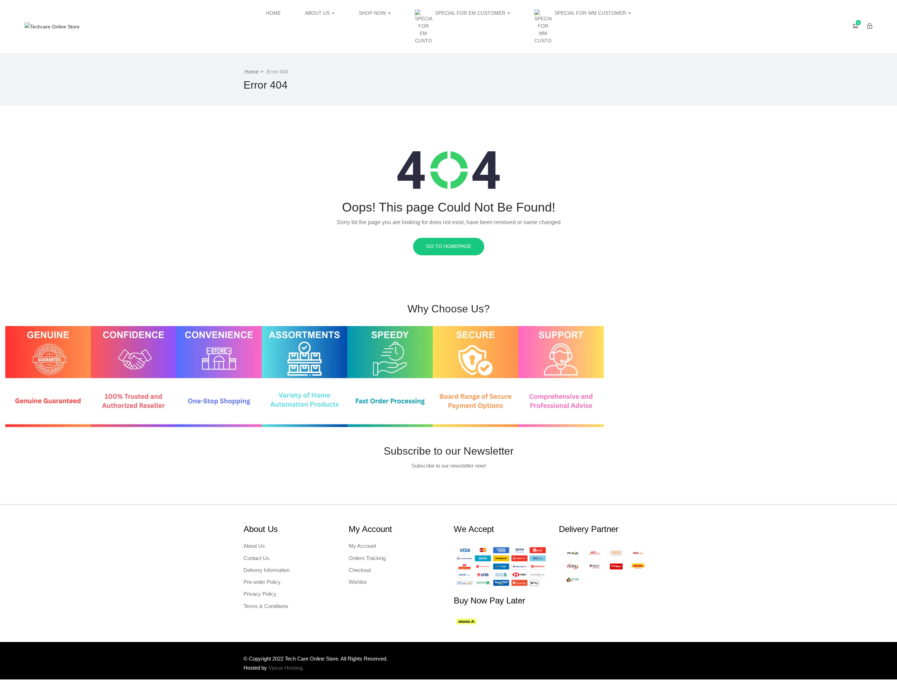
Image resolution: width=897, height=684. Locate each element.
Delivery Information (266, 570)
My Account (362, 546)
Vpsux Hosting (285, 668)
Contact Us (256, 558)
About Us (318, 13)
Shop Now (373, 13)
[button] (855, 26)
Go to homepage (448, 246)
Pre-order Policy (262, 582)
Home (273, 13)
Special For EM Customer (471, 13)
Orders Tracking (367, 558)
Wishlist (358, 582)
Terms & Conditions (266, 606)
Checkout (360, 570)
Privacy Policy (260, 594)
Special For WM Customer (591, 13)
